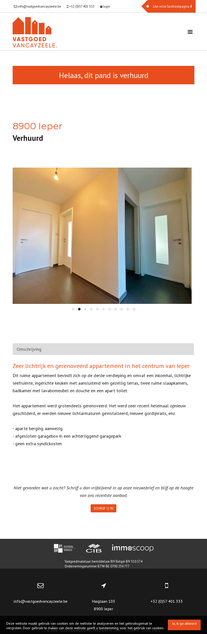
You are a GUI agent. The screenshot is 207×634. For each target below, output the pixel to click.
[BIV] (64, 549)
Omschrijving (29, 349)
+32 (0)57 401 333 (166, 601)
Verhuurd (28, 138)
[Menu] (190, 31)
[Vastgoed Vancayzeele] (35, 32)
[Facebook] (168, 6)
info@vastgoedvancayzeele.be (40, 601)
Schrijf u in (103, 508)
